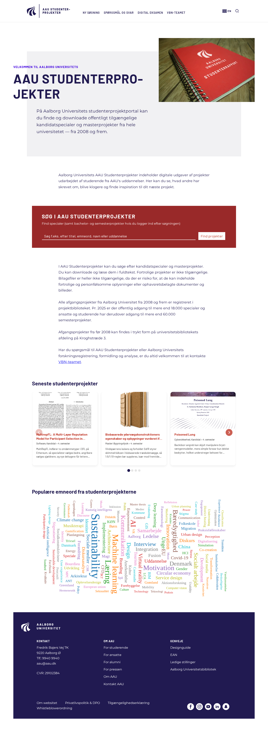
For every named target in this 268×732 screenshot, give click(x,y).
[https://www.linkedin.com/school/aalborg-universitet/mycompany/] (217, 707)
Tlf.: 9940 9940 (48, 658)
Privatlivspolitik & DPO (82, 703)
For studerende (116, 647)
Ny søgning (91, 12)
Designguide (180, 647)
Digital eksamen (150, 12)
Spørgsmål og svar (119, 12)
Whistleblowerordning (54, 708)
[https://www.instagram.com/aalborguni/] (199, 707)
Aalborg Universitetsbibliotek (193, 669)
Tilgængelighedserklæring (128, 703)
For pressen (113, 669)
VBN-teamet (176, 12)
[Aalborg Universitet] (32, 11)
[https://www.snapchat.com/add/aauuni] (225, 707)
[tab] (128, 470)
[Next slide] (229, 432)
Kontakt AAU (114, 684)
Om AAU (110, 676)
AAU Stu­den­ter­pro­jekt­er (56, 11)
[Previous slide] (39, 432)
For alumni (112, 662)
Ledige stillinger (182, 662)
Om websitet (47, 703)
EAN (173, 655)
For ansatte (112, 655)
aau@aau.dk (46, 663)
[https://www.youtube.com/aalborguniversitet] (208, 707)
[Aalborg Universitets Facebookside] (190, 707)
